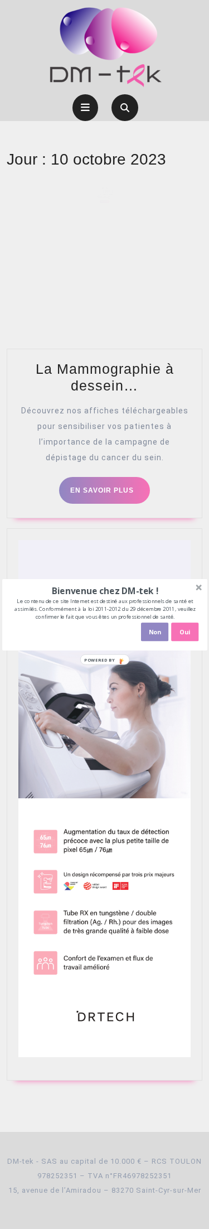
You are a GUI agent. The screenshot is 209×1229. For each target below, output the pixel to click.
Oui (184, 632)
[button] (104, 590)
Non (154, 632)
